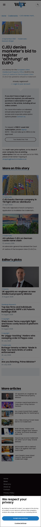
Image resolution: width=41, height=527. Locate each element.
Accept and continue (20, 518)
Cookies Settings (20, 523)
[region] (20, 511)
